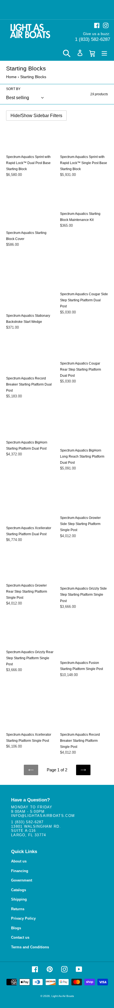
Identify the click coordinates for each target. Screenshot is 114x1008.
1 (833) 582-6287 (92, 39)
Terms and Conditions (30, 947)
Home (11, 77)
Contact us (20, 937)
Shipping (19, 899)
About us (19, 861)
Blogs (16, 928)
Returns (17, 909)
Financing (19, 871)
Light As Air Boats (62, 996)
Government (21, 880)
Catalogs (18, 890)
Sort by (13, 89)
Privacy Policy (23, 918)
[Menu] (104, 53)
